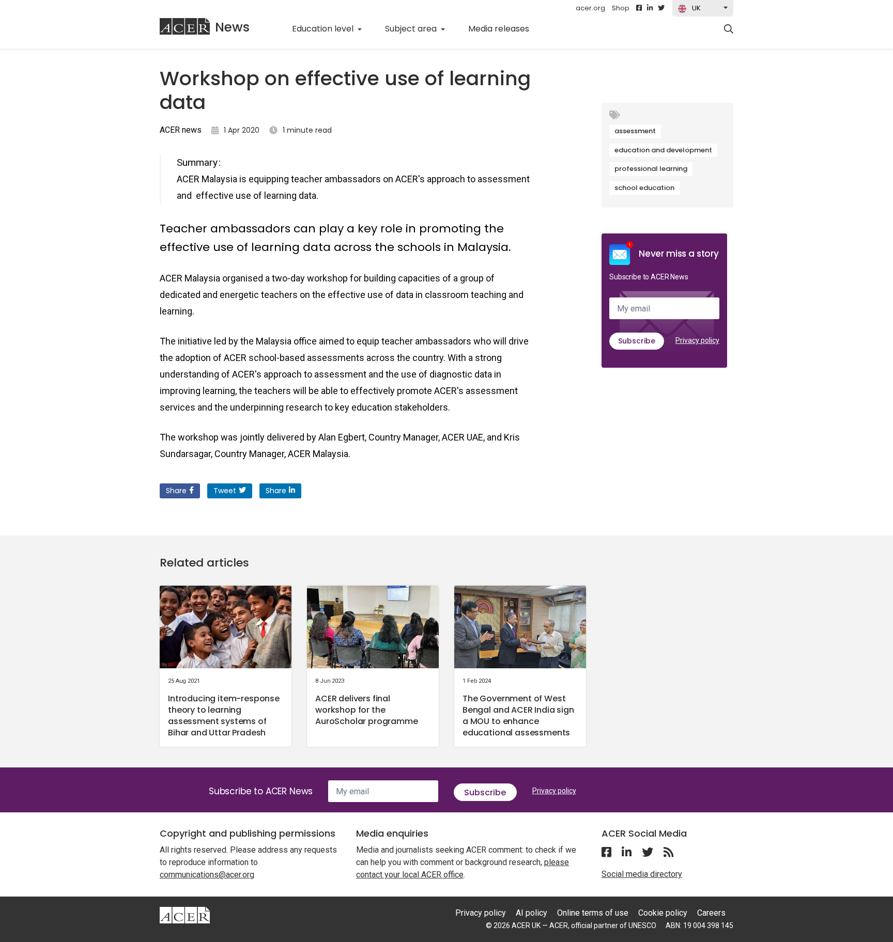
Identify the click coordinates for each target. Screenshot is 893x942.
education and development (663, 150)
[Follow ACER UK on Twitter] (661, 8)
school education (644, 188)
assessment (635, 131)
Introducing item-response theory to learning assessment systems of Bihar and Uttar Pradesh (224, 716)
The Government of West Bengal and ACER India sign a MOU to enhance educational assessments (518, 716)
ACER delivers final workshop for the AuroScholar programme (366, 710)
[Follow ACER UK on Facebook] (639, 8)
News (232, 27)
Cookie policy (662, 913)
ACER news (181, 130)
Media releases (504, 28)
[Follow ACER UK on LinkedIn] (650, 8)
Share (176, 490)
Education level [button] (324, 29)
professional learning (650, 169)
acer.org (590, 8)
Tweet (224, 490)
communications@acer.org (207, 875)
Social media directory (642, 874)
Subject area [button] (412, 29)
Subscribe (636, 341)
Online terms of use (592, 913)
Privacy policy (697, 340)
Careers (711, 913)
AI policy (531, 913)
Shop (620, 8)
